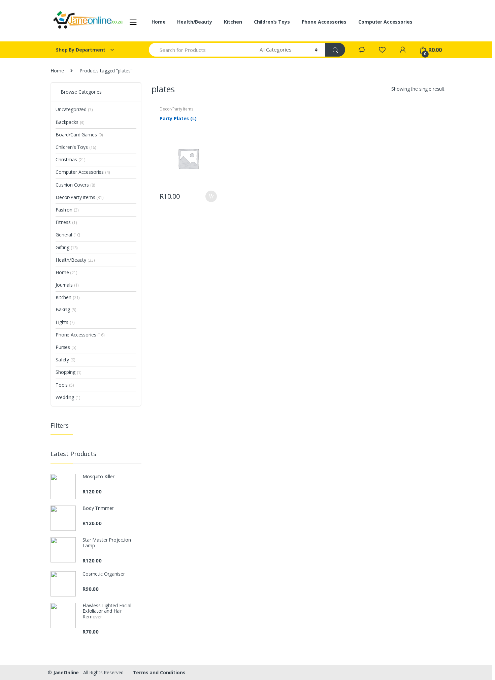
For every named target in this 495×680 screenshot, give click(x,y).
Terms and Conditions (159, 672)
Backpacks (70, 122)
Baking (66, 309)
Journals (67, 285)
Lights (65, 322)
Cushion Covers (75, 185)
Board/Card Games (79, 134)
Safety (65, 359)
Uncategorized (74, 109)
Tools (65, 385)
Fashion (67, 209)
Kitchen (233, 22)
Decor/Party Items (177, 109)
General (68, 234)
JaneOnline (66, 672)
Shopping (68, 372)
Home (158, 22)
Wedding (68, 397)
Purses (66, 347)
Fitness (66, 222)
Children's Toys (76, 147)
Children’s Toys (272, 22)
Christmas (71, 159)
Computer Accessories (385, 22)
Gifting (67, 247)
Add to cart (211, 196)
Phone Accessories (324, 22)
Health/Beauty (194, 22)
